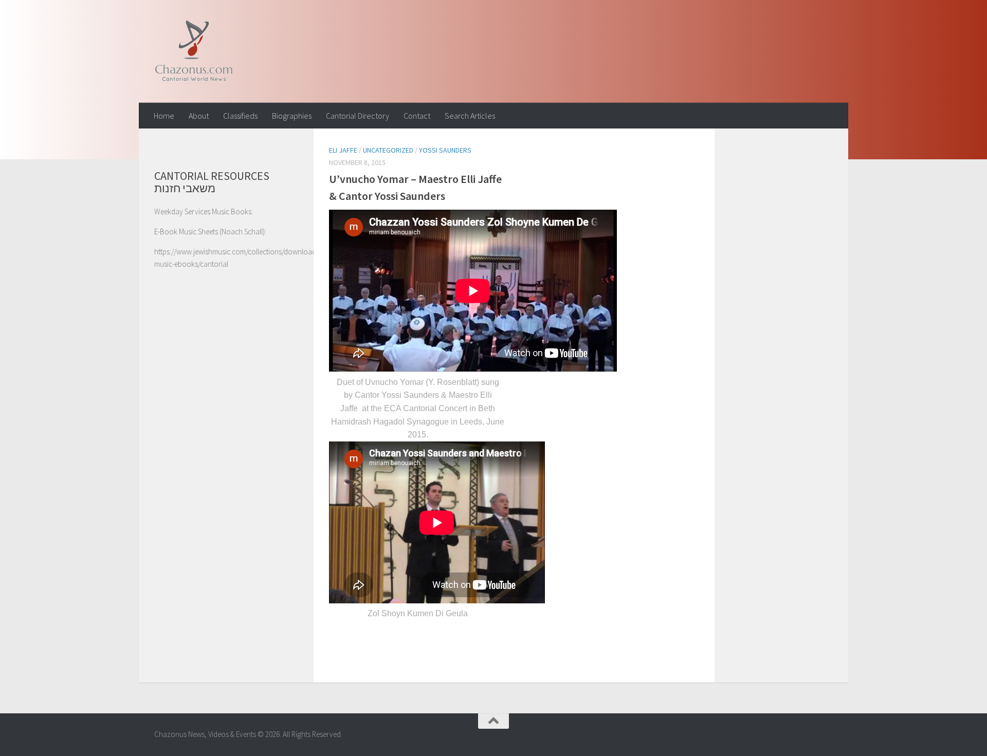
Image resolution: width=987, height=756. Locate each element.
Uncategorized (388, 150)
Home (164, 115)
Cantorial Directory (357, 115)
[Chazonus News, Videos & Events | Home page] (193, 51)
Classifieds (240, 115)
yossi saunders (445, 150)
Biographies (292, 115)
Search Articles (470, 115)
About (199, 115)
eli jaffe (343, 150)
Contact (417, 115)
